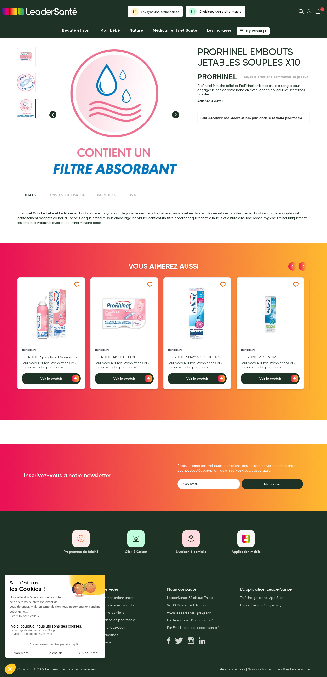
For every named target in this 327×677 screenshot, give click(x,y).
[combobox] (299, 11)
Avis (132, 195)
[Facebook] (168, 641)
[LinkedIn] (202, 641)
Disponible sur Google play (260, 605)
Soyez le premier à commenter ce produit (276, 77)
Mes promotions (106, 635)
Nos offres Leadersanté (292, 669)
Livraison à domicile (109, 613)
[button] (53, 115)
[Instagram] (191, 641)
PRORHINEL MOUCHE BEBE (115, 357)
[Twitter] (179, 641)
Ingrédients (107, 195)
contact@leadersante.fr (201, 628)
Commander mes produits (114, 605)
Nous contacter (259, 669)
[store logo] (39, 11)
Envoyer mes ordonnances (114, 598)
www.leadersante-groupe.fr (189, 613)
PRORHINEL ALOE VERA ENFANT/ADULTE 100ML (259, 357)
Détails (29, 195)
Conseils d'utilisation (66, 195)
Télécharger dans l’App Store (262, 598)
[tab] (29, 195)
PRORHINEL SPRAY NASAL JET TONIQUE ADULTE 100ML (194, 357)
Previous (292, 266)
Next (303, 266)
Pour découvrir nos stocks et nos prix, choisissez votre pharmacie (251, 118)
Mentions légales (232, 669)
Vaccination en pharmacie (114, 620)
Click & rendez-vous (109, 627)
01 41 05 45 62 (202, 620)
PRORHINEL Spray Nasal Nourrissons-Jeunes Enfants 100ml (50, 357)
